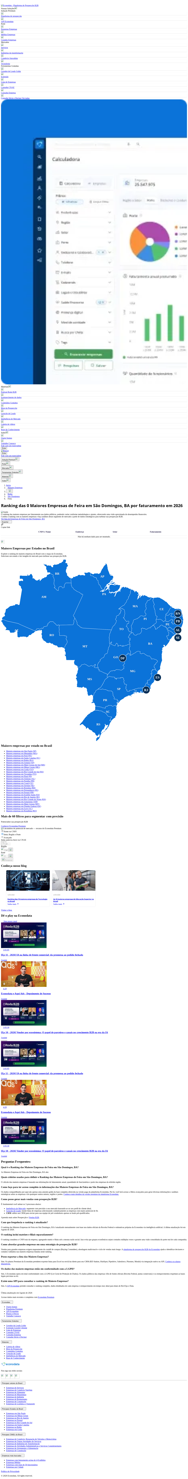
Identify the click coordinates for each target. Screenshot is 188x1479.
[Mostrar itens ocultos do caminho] (9, 491)
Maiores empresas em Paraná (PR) (20, 792)
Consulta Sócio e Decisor (11, 98)
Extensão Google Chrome (16, 1328)
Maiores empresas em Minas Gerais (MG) (23, 767)
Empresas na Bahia (14, 1427)
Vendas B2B (34, 1217)
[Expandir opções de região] (10, 849)
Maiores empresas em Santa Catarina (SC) (23, 758)
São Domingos (14, 496)
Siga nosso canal (10, 921)
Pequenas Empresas (9, 29)
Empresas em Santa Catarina (17, 1425)
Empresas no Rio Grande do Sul (19, 1423)
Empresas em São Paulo (16, 1413)
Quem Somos (6, 438)
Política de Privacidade (10, 1471)
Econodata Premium (46, 1297)
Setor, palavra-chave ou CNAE (13, 840)
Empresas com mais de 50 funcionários (22, 1465)
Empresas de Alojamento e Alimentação (22, 1448)
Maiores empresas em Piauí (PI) (19, 776)
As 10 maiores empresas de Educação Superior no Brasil (73, 900)
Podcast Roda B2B (8, 392)
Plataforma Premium (14, 1309)
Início (8, 485)
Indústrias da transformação (12, 53)
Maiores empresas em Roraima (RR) (21, 788)
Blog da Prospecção (9, 408)
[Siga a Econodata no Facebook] (12, 1378)
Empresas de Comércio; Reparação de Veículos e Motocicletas (31, 1439)
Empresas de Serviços (15, 1388)
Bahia (10, 494)
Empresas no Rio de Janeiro (17, 1418)
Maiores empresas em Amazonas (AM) (22, 802)
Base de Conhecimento (10, 430)
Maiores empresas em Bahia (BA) (20, 760)
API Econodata (7, 21)
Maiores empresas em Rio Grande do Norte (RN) (26, 799)
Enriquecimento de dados (11, 397)
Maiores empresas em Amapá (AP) (20, 763)
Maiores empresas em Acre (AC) (19, 809)
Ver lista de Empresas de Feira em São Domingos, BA (23, 519)
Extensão (4, 77)
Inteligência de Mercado (10, 419)
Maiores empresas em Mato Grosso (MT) (22, 804)
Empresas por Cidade (14, 1467)
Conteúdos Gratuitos (9, 403)
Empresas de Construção (16, 1401)
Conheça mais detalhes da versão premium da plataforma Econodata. (91, 1194)
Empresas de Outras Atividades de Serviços (23, 1441)
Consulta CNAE (7, 87)
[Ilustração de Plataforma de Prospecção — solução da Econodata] (94, 242)
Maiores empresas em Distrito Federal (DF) (23, 806)
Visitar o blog (6, 910)
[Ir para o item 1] (2, 1040)
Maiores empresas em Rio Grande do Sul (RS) (25, 772)
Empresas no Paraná (14, 1420)
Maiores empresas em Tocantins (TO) (21, 774)
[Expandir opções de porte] (10, 856)
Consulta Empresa (8, 93)
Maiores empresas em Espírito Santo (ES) (23, 795)
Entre (4, 448)
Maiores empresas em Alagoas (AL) (20, 779)
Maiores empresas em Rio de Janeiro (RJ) (23, 797)
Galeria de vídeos (8, 424)
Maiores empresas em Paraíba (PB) (20, 781)
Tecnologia (5, 64)
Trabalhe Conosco (8, 443)
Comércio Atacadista (9, 58)
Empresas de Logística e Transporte (20, 1404)
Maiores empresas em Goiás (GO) (20, 769)
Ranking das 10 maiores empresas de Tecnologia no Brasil (27, 900)
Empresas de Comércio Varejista (19, 1390)
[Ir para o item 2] (4, 1040)
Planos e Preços (12, 1314)
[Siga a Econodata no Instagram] (3, 1378)
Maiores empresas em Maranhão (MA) (21, 753)
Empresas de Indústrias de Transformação (23, 1444)
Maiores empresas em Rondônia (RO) (21, 811)
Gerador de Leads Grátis (11, 71)
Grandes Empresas (8, 40)
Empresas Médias (13, 1462)
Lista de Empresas (8, 82)
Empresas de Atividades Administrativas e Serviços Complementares (33, 1446)
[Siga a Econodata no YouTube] (17, 1378)
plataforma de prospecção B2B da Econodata (141, 1249)
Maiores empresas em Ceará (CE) (19, 783)
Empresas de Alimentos (15, 1392)
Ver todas (25, 98)
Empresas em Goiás (14, 1429)
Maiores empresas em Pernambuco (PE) (22, 790)
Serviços (4, 47)
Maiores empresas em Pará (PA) (19, 756)
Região (4, 846)
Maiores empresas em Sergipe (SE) (20, 786)
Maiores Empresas (15, 488)
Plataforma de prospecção (11, 16)
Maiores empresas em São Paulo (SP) (21, 751)
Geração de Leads (8, 413)
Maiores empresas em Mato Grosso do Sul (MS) (25, 765)
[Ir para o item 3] (6, 1040)
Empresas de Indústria (15, 1397)
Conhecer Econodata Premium (13, 826)
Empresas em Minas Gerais (17, 1416)
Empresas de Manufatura (16, 1395)
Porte (3, 852)
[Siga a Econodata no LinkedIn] (8, 1378)
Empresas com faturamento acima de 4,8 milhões (26, 1460)
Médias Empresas (8, 34)
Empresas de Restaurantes (16, 1399)
